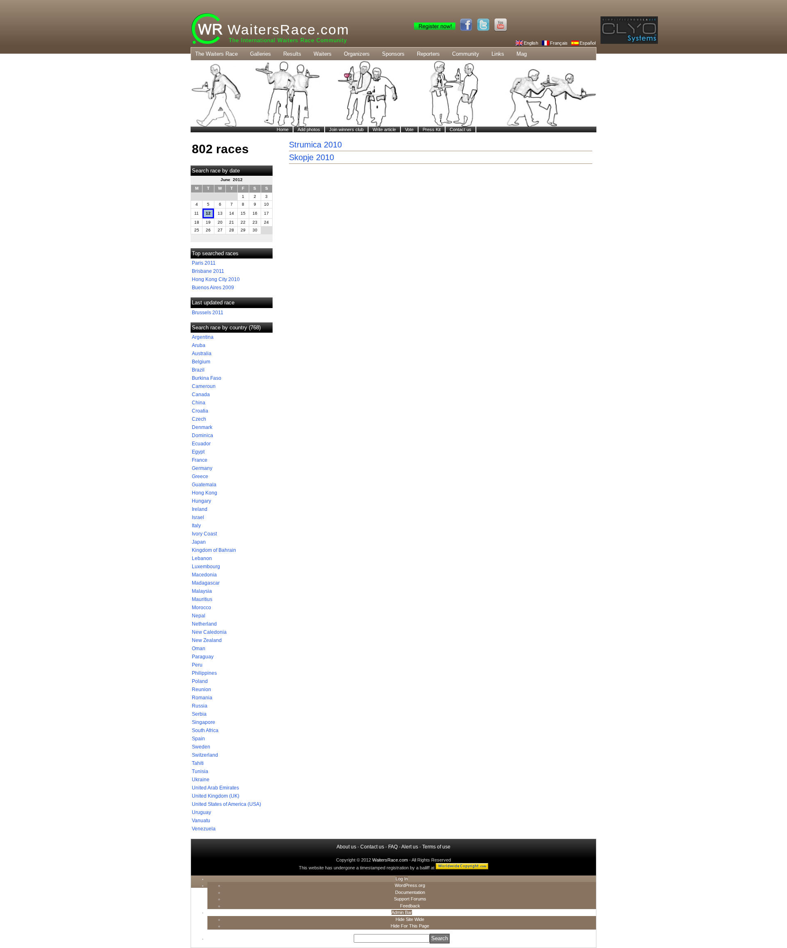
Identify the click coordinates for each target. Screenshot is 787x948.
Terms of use (436, 847)
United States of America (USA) (226, 804)
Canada (201, 394)
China (198, 403)
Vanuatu (201, 820)
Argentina (203, 337)
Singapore (203, 722)
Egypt (198, 452)
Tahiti (198, 763)
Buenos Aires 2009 (213, 287)
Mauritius (202, 599)
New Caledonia (209, 632)
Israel (198, 517)
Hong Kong (204, 493)
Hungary (201, 501)
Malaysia (202, 591)
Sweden (201, 747)
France (199, 460)
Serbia (199, 714)
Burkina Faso (206, 378)
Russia (199, 706)
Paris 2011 (204, 263)
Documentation (410, 892)
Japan (199, 542)
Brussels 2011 (207, 312)
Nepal (198, 616)
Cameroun (204, 386)
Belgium (201, 362)
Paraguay (203, 657)
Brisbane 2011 (208, 271)
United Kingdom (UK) (215, 796)
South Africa (205, 730)
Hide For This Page (410, 925)
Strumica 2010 (315, 144)
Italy (196, 525)
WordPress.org (410, 885)
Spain (198, 739)
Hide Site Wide (410, 919)
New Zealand (207, 640)
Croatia (200, 411)
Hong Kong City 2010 (216, 279)
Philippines (204, 673)
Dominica (202, 435)
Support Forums (410, 898)
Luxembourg (206, 566)
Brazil (198, 370)
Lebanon (202, 558)
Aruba (198, 345)
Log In (402, 878)
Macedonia (204, 575)
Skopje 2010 (311, 157)
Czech (199, 419)
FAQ (393, 847)
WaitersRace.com (288, 29)
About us (346, 847)
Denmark (202, 427)
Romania (202, 698)
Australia (202, 353)
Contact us (372, 847)
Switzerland (205, 755)
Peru (197, 665)
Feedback (410, 905)
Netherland (204, 624)
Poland (200, 681)
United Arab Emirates (215, 788)
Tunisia (200, 771)
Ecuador (201, 444)
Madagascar (206, 583)
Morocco (201, 607)
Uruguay (201, 812)
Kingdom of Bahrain (214, 550)
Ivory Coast (204, 534)
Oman (198, 648)
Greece (200, 476)
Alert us (409, 847)
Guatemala (204, 485)
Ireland (199, 509)
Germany (202, 468)
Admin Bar (401, 912)
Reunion (201, 689)
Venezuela (204, 829)
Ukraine (200, 779)
